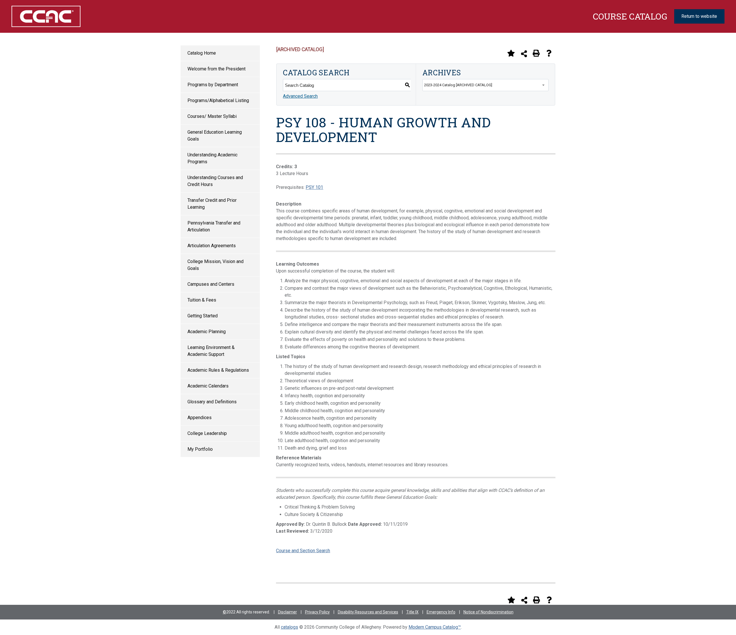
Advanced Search (300, 96)
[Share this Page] (524, 54)
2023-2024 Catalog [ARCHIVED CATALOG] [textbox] (458, 85)
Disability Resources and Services (368, 612)
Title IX (412, 612)
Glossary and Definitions (212, 401)
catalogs (289, 627)
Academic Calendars (208, 386)
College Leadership (207, 433)
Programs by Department (212, 84)
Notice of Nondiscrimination (488, 612)
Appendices (199, 417)
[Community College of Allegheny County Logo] (66, 16)
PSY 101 (314, 187)
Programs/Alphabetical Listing (218, 100)
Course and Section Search (303, 550)
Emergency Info (441, 612)
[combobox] (485, 85)
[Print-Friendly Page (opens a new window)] (536, 53)
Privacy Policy (317, 612)
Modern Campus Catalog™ (435, 627)
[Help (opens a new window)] (548, 53)
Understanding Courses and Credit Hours (215, 181)
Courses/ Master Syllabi (212, 116)
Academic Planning (206, 331)
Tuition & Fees (201, 300)
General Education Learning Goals (214, 135)
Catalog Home (201, 53)
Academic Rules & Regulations (218, 370)
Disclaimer (287, 612)
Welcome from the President (216, 69)
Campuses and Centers (210, 284)
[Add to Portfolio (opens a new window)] (510, 53)
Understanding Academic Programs (212, 158)
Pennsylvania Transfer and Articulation (213, 226)
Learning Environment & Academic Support (211, 351)
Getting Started (202, 316)
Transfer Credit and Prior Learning (212, 203)
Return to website (699, 16)
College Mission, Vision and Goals (215, 265)
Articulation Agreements (211, 245)
